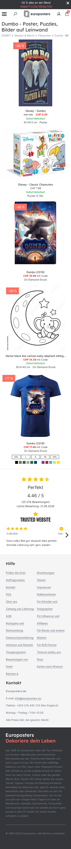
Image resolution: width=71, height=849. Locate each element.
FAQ (8, 594)
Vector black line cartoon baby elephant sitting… (35, 356)
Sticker (41, 580)
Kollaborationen (46, 594)
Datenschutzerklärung (20, 637)
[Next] (66, 535)
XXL (55, 456)
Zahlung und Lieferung (20, 608)
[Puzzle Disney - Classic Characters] (35, 153)
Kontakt (10, 587)
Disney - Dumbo (36, 110)
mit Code (35, 275)
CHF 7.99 (35, 188)
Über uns (11, 601)
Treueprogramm (16, 652)
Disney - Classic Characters (35, 184)
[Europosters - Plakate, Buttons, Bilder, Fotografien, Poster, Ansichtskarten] (37, 14)
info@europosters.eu (28, 698)
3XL (16, 456)
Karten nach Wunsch (50, 666)
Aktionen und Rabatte (19, 644)
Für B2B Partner (47, 644)
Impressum (44, 587)
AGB (8, 616)
